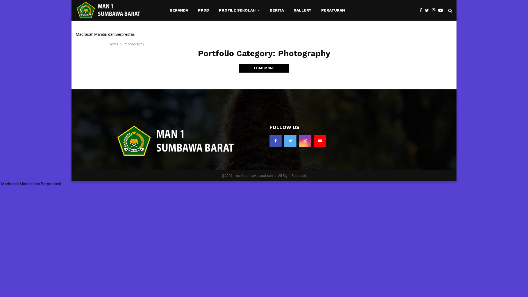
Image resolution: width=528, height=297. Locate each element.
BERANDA (179, 10)
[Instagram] (435, 10)
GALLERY (302, 10)
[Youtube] (442, 10)
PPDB (203, 10)
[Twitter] (428, 10)
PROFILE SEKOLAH (237, 10)
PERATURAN (333, 10)
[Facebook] (422, 10)
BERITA (277, 10)
